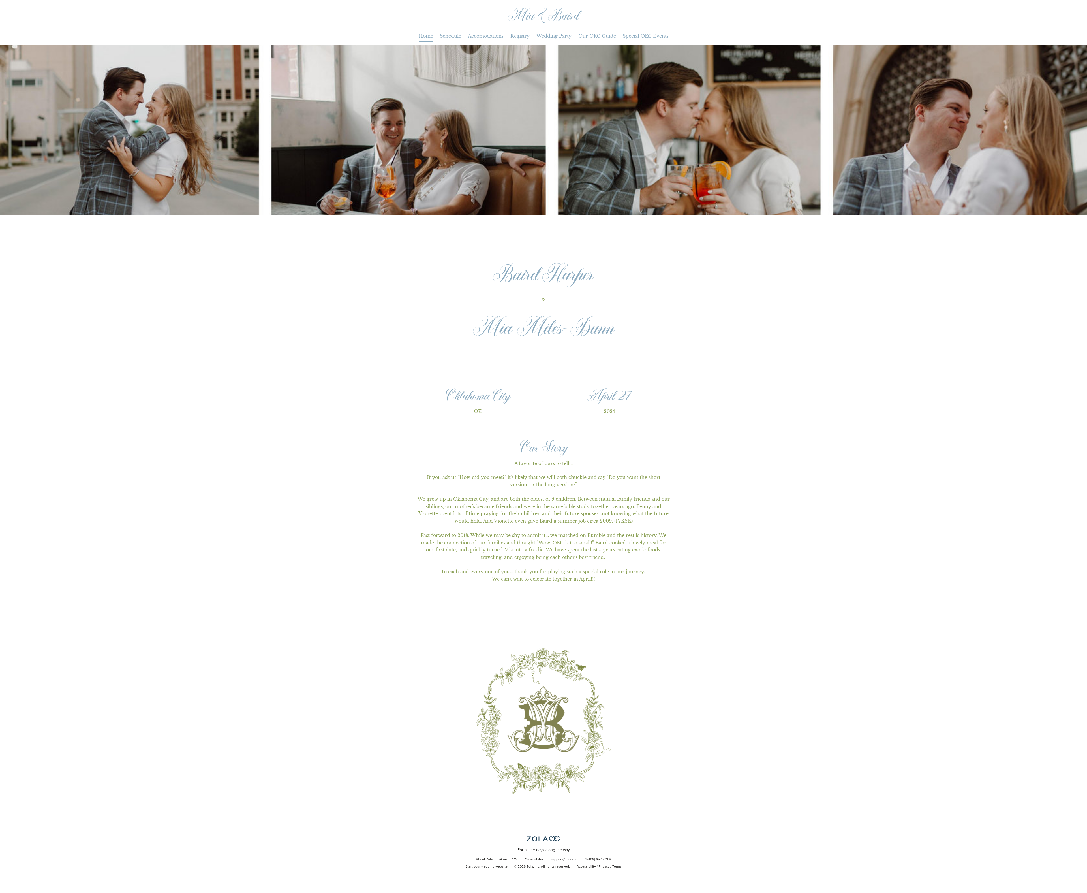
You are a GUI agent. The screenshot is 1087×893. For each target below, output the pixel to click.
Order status (534, 859)
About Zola (484, 859)
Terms (617, 866)
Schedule (450, 36)
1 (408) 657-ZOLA (598, 859)
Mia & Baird (543, 15)
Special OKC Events (646, 36)
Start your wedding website (487, 866)
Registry (520, 36)
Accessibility (586, 866)
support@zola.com (565, 859)
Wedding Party (554, 36)
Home (426, 36)
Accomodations (486, 36)
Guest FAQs (508, 859)
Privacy (604, 866)
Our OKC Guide (597, 36)
